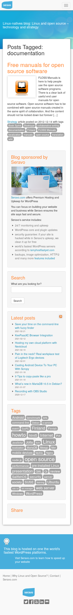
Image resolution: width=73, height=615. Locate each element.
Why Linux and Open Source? (30, 576)
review (55, 471)
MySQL (39, 453)
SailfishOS (19, 476)
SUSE (29, 482)
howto (19, 434)
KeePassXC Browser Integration (34, 335)
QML (39, 471)
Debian (35, 422)
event (15, 428)
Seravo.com (18, 197)
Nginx (49, 453)
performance (20, 466)
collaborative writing (48, 125)
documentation (16, 130)
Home (6, 576)
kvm (38, 442)
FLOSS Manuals (47, 130)
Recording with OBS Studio (31, 391)
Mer (53, 447)
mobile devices (22, 452)
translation (57, 134)
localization (14, 134)
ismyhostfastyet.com (42, 250)
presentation (22, 471)
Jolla (29, 442)
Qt (46, 471)
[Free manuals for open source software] (21, 86)
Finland (31, 130)
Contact (54, 576)
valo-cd (15, 488)
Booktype (29, 125)
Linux (49, 441)
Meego (44, 447)
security (35, 476)
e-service (47, 422)
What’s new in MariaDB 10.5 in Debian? (38, 384)
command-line (20, 422)
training (40, 482)
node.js (17, 460)
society (17, 482)
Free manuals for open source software (35, 68)
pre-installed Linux (45, 465)
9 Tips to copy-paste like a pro (33, 376)
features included (44, 258)
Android (18, 417)
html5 (33, 435)
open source (42, 134)
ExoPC (25, 428)
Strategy (12, 121)
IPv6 (58, 435)
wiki (10, 139)
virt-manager (27, 488)
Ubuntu (53, 481)
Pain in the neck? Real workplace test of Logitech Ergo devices (37, 355)
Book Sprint (14, 125)
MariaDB (32, 447)
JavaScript (17, 442)
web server (45, 487)
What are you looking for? (26, 284)
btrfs (45, 418)
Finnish (52, 428)
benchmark (33, 418)
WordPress (34, 493)
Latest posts (23, 317)
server (48, 477)
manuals (28, 134)
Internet (46, 435)
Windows (17, 493)
